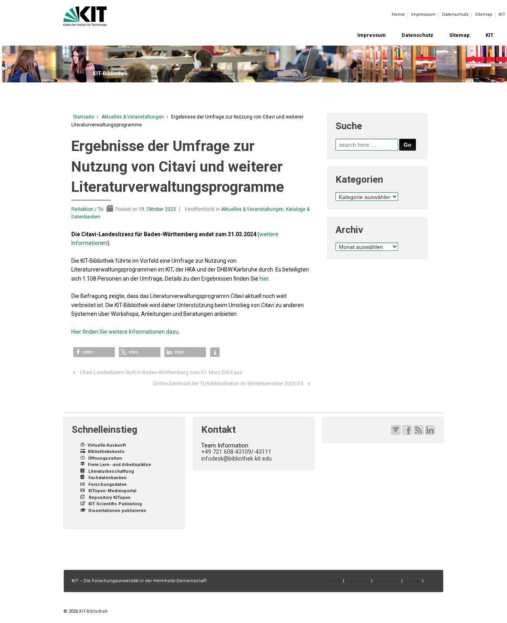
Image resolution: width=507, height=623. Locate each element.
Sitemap (483, 14)
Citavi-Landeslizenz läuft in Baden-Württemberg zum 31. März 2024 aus (161, 372)
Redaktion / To (87, 209)
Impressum (423, 14)
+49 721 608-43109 (226, 452)
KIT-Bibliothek (93, 611)
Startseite (83, 117)
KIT (502, 14)
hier (264, 278)
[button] (94, 352)
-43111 (262, 452)
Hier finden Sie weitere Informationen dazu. (126, 332)
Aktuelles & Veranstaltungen (132, 117)
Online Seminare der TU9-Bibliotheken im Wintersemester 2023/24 (228, 383)
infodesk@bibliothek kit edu (236, 458)
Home (398, 14)
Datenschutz (455, 14)
